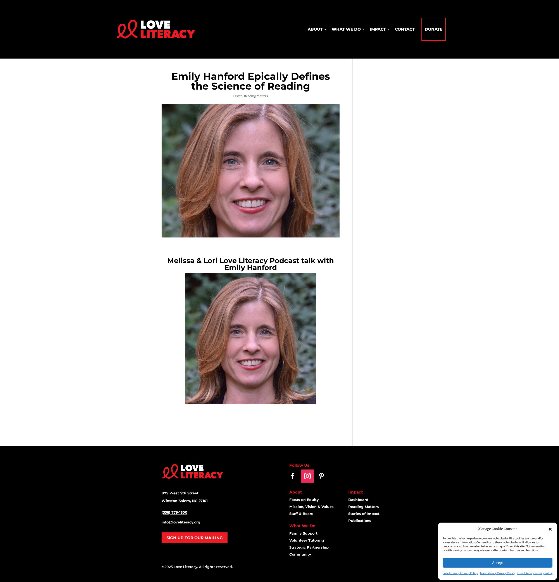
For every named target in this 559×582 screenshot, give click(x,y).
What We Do (346, 29)
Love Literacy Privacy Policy (460, 573)
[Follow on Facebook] (292, 476)
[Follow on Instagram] (307, 476)
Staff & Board (301, 514)
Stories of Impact (364, 514)
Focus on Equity (304, 500)
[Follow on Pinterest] (322, 476)
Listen (237, 96)
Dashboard (358, 500)
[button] (550, 529)
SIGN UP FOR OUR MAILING (194, 537)
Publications (359, 521)
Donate (433, 29)
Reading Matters (256, 96)
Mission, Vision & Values (311, 507)
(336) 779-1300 (174, 512)
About (315, 29)
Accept (497, 563)
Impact (378, 29)
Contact (405, 29)
